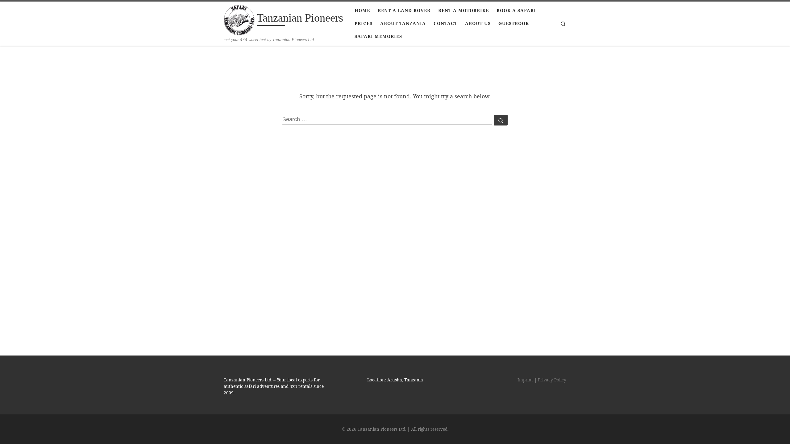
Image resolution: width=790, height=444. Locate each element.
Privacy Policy (552, 380)
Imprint (525, 380)
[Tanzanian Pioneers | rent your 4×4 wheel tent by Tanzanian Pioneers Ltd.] (239, 19)
